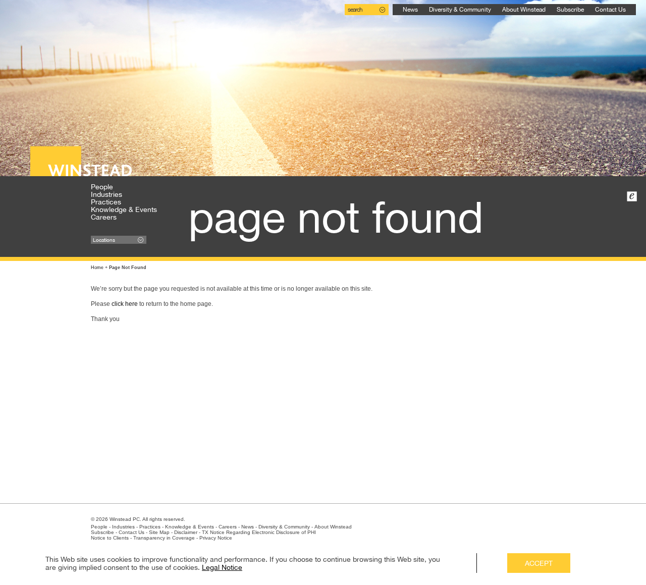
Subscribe (570, 9)
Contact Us (610, 9)
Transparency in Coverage (164, 538)
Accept (539, 563)
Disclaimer (185, 532)
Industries (106, 194)
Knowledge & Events (124, 209)
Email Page (632, 196)
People (102, 186)
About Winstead (524, 9)
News (410, 9)
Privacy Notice (215, 538)
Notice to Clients (110, 538)
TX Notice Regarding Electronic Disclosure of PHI (259, 532)
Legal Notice (222, 567)
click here (125, 303)
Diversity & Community (460, 9)
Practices (106, 201)
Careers (104, 217)
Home (97, 267)
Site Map (159, 532)
